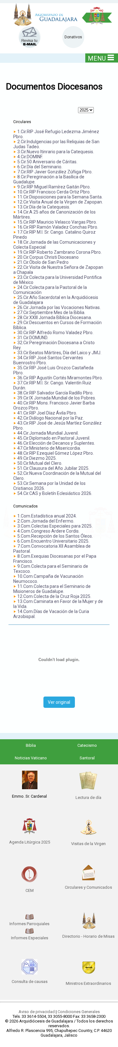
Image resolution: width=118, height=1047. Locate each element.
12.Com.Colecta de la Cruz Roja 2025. (54, 596)
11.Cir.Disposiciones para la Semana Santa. (60, 196)
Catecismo (87, 745)
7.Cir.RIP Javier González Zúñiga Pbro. (55, 171)
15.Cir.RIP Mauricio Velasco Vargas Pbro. (57, 222)
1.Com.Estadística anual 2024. (47, 515)
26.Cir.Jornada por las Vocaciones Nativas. (59, 307)
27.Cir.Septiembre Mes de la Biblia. (51, 312)
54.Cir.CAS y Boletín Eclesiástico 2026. (54, 493)
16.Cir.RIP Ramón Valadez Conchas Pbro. (57, 227)
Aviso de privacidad (37, 1011)
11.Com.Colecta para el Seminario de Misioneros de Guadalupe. (52, 589)
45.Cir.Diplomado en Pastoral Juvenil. (53, 438)
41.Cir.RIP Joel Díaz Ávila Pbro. (47, 412)
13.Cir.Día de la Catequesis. (43, 206)
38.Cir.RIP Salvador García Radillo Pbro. (55, 392)
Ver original (59, 702)
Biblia (31, 745)
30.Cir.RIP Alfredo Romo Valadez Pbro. (55, 332)
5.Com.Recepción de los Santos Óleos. (55, 536)
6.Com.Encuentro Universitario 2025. (53, 541)
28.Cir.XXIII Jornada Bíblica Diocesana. (54, 317)
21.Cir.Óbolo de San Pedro (43, 262)
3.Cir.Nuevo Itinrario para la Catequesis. (55, 151)
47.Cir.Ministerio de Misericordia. (49, 448)
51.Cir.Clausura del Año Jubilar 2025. (53, 468)
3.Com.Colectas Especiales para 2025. (55, 526)
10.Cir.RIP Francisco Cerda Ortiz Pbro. (54, 191)
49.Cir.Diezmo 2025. (37, 458)
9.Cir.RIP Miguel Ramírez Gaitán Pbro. (54, 186)
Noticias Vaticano (31, 758)
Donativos (73, 37)
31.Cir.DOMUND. (32, 337)
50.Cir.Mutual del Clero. (39, 463)
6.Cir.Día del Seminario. (39, 166)
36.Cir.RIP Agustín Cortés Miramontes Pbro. (60, 377)
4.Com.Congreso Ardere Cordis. (48, 531)
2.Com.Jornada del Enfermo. (45, 521)
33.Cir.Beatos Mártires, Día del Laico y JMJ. (59, 352)
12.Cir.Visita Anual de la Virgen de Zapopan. (60, 201)
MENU (97, 58)
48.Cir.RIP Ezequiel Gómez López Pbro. (55, 453)
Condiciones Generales (79, 1011)
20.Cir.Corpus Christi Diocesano (48, 257)
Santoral (87, 758)
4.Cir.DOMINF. (30, 156)
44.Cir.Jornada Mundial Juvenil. (48, 433)
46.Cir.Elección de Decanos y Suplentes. (56, 443)
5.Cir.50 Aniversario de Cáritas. (47, 161)
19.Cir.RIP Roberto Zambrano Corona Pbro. (59, 252)
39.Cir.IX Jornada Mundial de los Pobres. (56, 397)
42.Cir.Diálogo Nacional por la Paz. (50, 417)
